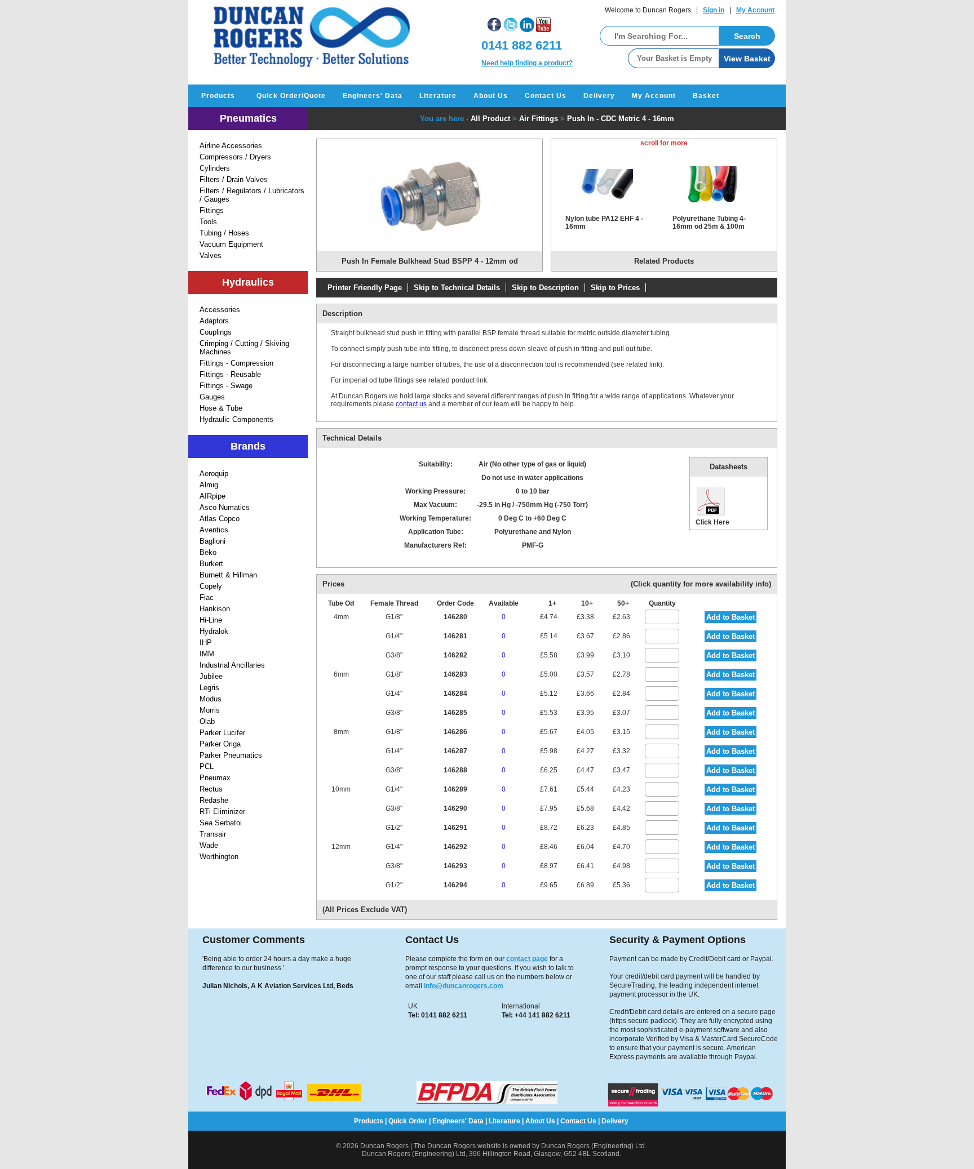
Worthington (219, 856)
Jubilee (211, 676)
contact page (527, 959)
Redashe (214, 800)
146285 (455, 713)
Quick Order (407, 1121)
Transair (213, 834)
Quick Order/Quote (291, 96)
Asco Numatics (225, 507)
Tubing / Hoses (224, 233)
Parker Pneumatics (231, 755)
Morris (210, 710)
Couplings (216, 332)
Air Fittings (538, 118)
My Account (755, 10)
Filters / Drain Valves (234, 179)
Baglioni (212, 541)
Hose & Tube (221, 408)
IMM (207, 654)
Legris (209, 687)
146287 (455, 751)
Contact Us (545, 96)
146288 (455, 770)
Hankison (215, 608)
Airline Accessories (231, 145)
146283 (455, 674)
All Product (490, 118)
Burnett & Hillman (228, 575)
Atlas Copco (220, 518)
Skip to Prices (615, 287)
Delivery (599, 96)
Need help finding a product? (527, 63)
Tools (208, 221)
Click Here (712, 522)
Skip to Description (545, 287)
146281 (455, 636)
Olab (207, 721)
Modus (211, 699)
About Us (490, 96)
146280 (455, 617)
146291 (455, 828)
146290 (455, 808)
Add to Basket (730, 617)
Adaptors (214, 321)
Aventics (214, 530)
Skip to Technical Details (457, 287)
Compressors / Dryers (235, 157)
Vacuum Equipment (231, 244)
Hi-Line (211, 620)
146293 (455, 866)
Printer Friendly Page (364, 287)
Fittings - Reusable (230, 374)
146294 (455, 885)
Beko (208, 552)
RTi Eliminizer (222, 811)
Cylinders (215, 168)
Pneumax (215, 778)
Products (218, 96)
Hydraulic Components (236, 419)
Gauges (212, 397)
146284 (455, 693)
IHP (206, 642)
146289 (455, 789)
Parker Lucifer (222, 732)
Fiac (207, 597)
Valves (211, 255)
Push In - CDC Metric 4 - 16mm (620, 118)
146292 (455, 847)
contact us (411, 404)
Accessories (220, 309)
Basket (706, 96)
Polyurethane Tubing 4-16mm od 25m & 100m (709, 222)
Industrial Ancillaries (232, 665)
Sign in (713, 10)
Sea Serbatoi (221, 823)
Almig (209, 485)
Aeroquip (214, 473)
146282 (455, 655)
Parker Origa (220, 744)
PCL (207, 766)
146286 (455, 732)
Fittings (212, 210)
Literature (438, 96)
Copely (211, 586)
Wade (209, 845)
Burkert (211, 563)
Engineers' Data (372, 96)
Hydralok (214, 631)
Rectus (211, 789)
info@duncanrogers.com (463, 986)
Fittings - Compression (236, 363)
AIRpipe (212, 496)
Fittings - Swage (226, 385)
